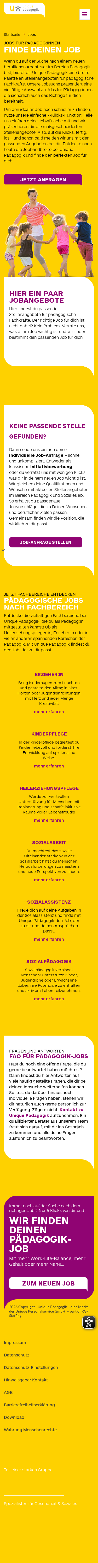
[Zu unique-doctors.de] (24, 1529)
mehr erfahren (49, 711)
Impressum (15, 1342)
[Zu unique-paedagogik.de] (71, 1516)
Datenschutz (16, 1354)
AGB (8, 1392)
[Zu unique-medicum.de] (24, 1516)
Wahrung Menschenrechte (30, 1429)
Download (14, 1417)
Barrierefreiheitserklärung (29, 1404)
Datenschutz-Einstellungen (31, 1367)
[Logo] (24, 10)
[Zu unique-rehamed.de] (71, 1529)
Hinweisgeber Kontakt (26, 1379)
